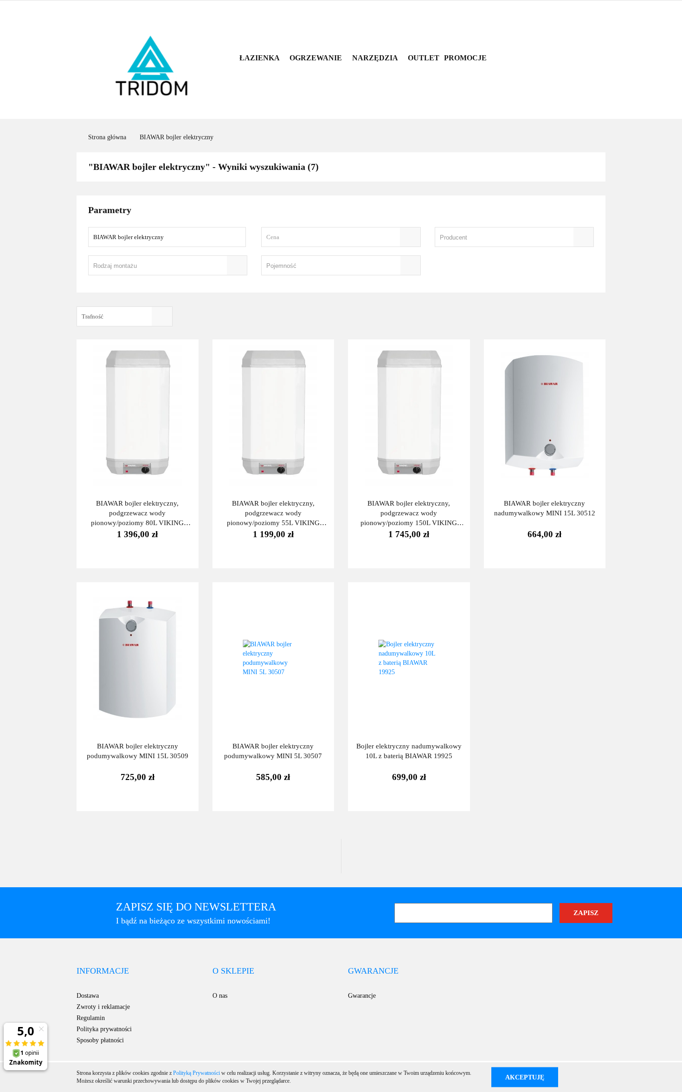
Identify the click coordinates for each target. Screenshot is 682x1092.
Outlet (423, 58)
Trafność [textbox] (92, 316)
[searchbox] (501, 238)
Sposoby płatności (100, 1040)
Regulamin (91, 1017)
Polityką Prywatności (196, 1073)
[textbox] (332, 237)
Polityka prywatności (104, 1029)
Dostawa (88, 995)
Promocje (465, 58)
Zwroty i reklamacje (103, 1006)
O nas (219, 995)
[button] (103, 971)
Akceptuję (524, 1076)
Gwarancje (362, 995)
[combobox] (340, 237)
